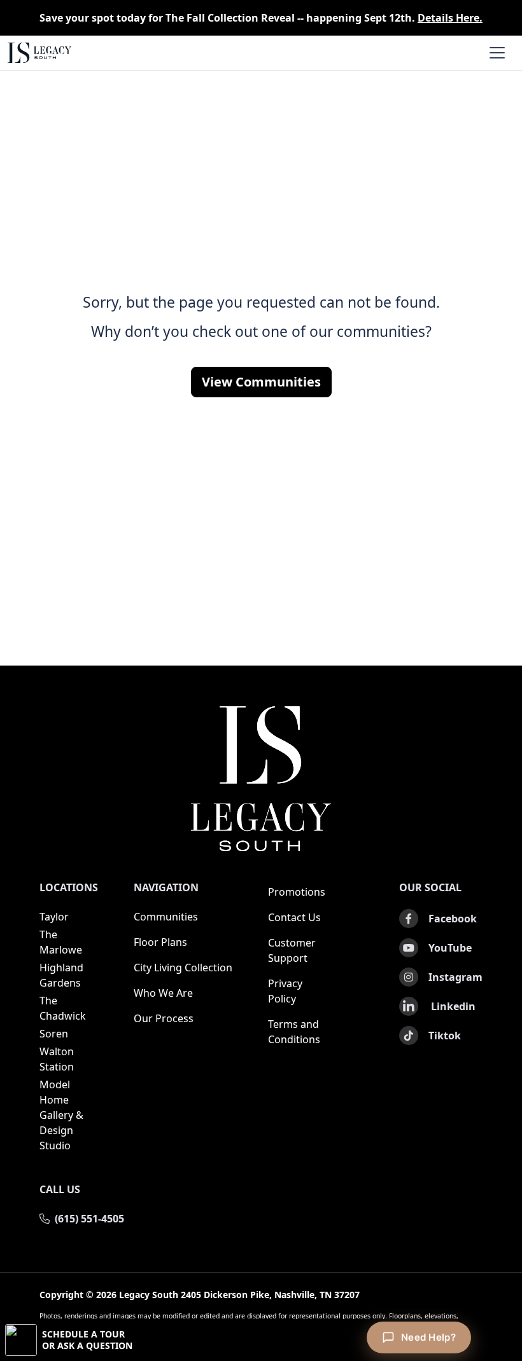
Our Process (164, 1018)
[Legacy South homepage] (261, 778)
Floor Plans (160, 942)
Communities (166, 917)
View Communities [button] (261, 381)
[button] (261, 1340)
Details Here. (450, 18)
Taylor (54, 917)
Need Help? (428, 1337)
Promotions (296, 892)
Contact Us (294, 917)
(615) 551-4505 (89, 1219)
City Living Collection (183, 968)
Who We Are (163, 993)
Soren (53, 1034)
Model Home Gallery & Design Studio (61, 1114)
